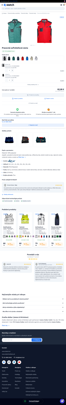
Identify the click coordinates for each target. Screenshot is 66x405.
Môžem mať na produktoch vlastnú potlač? (16, 299)
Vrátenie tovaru (30, 388)
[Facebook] (4, 362)
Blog (16, 384)
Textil (3, 371)
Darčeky (4, 378)
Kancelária (5, 381)
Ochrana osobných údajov (33, 391)
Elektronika (5, 374)
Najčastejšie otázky (31, 374)
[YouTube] (19, 362)
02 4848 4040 (8, 357)
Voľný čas (4, 391)
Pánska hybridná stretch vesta (56, 228)
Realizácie (18, 381)
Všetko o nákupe (30, 371)
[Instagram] (9, 362)
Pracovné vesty (32, 13)
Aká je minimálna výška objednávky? (14, 307)
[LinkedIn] (14, 362)
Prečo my (17, 371)
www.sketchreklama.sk (8, 354)
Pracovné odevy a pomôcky (14, 13)
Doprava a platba (30, 381)
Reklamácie (29, 384)
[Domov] (9, 4)
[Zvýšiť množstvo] (12, 70)
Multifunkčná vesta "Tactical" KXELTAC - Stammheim (8, 229)
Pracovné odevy (24, 13)
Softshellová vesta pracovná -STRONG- (40, 228)
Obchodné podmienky (32, 378)
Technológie (18, 378)
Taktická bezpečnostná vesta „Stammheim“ (23, 229)
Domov (5, 13)
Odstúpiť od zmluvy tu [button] (32, 395)
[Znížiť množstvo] (6, 70)
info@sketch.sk (20, 357)
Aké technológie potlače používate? (13, 303)
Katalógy (17, 374)
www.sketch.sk (6, 351)
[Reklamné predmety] (2, 5)
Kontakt (17, 388)
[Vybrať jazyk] (64, 1)
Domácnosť (5, 388)
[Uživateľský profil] (61, 5)
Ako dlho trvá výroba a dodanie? (12, 311)
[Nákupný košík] (64, 5)
